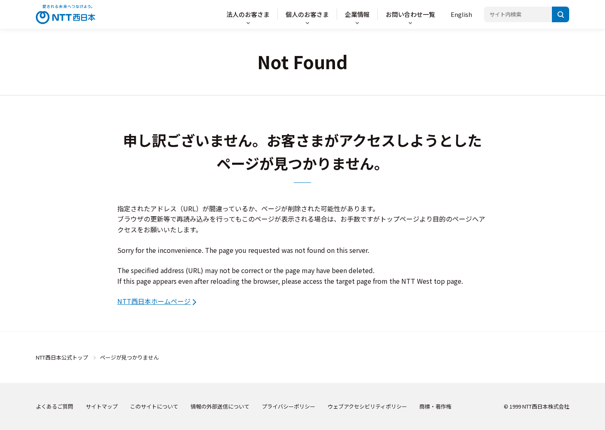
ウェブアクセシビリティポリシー (367, 406)
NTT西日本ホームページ (154, 301)
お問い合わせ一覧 (410, 14)
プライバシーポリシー (288, 406)
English (461, 14)
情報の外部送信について (220, 406)
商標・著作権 (435, 406)
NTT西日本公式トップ (62, 357)
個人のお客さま (307, 14)
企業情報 (357, 14)
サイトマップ (102, 406)
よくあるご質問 (54, 406)
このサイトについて (154, 406)
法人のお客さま (248, 14)
